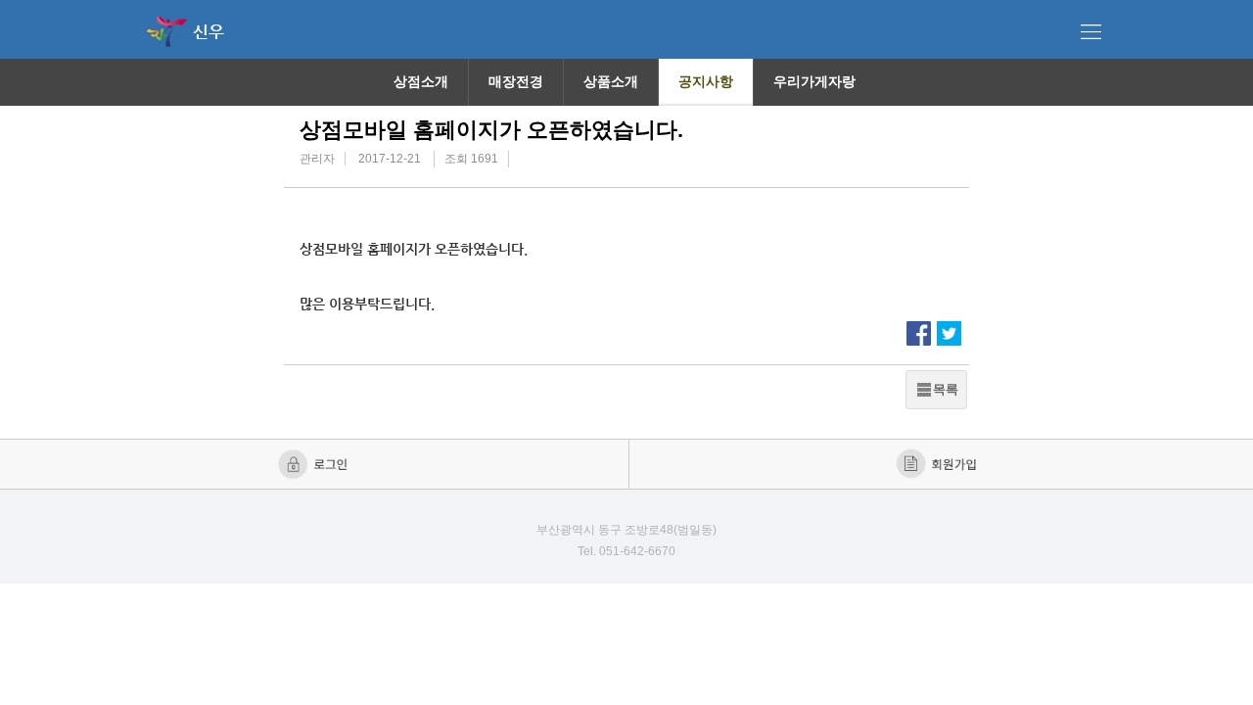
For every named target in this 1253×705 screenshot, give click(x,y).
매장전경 (515, 81)
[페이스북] (918, 332)
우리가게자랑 (814, 81)
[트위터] (949, 332)
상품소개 (610, 81)
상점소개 (421, 81)
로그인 (314, 464)
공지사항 (705, 81)
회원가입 (938, 464)
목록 (945, 389)
